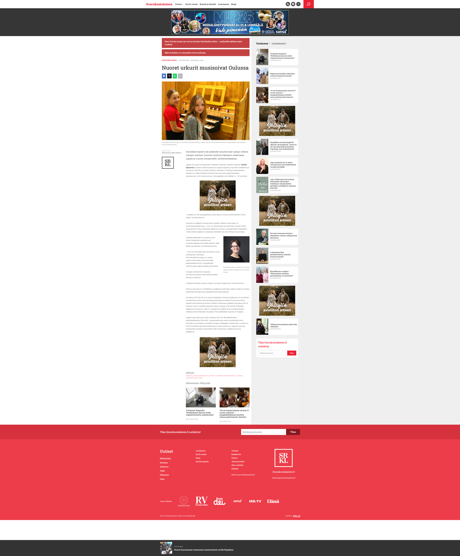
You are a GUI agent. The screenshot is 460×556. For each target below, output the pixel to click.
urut (200, 378)
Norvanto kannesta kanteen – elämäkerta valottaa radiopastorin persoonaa (283, 235)
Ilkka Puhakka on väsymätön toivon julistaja (185, 52)
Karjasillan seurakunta (197, 376)
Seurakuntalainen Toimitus (171, 153)
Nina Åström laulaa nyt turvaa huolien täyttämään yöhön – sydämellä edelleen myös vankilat (203, 43)
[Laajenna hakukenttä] (308, 4)
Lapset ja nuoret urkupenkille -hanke (225, 376)
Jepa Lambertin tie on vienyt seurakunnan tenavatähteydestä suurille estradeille (283, 164)
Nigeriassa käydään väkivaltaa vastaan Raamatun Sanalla (282, 75)
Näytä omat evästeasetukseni (243, 475)
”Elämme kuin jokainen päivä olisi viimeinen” (283, 325)
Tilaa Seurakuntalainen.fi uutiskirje (272, 344)
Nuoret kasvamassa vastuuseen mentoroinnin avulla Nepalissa (203, 549)
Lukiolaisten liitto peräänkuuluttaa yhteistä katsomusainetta (280, 254)
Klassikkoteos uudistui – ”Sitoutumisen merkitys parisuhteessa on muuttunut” (282, 273)
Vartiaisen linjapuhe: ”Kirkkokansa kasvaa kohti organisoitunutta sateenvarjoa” (200, 412)
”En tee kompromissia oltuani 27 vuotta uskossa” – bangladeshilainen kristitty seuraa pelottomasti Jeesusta (234, 413)
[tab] (263, 43)
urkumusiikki (169, 60)
